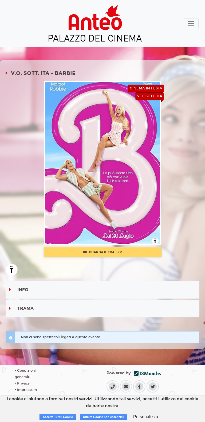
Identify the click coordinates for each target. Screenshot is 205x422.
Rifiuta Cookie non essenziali (103, 417)
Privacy (23, 383)
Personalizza (145, 417)
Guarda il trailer (105, 252)
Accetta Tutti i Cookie (58, 417)
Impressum (26, 390)
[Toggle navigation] (191, 23)
